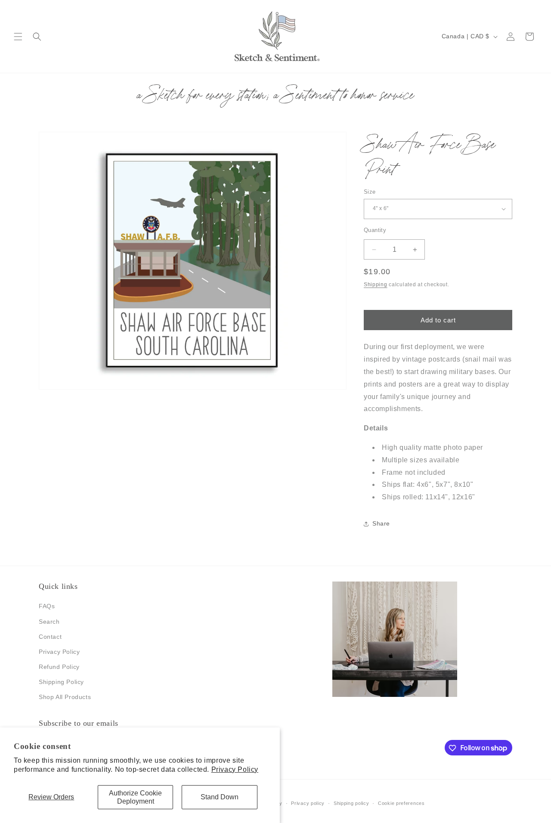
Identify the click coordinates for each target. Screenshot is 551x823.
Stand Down (219, 797)
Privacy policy (308, 802)
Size (370, 192)
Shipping (375, 285)
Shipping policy (351, 802)
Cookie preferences (401, 802)
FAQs (47, 606)
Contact (50, 636)
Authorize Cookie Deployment (135, 797)
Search (49, 621)
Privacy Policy (234, 769)
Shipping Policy (61, 682)
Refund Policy (59, 666)
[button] (18, 36)
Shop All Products (65, 697)
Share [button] (381, 523)
